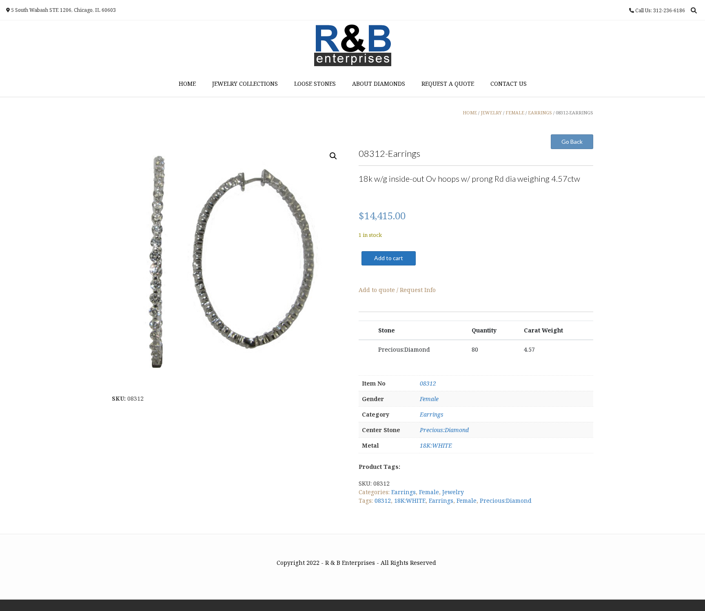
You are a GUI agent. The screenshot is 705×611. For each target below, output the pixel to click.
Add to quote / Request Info (397, 290)
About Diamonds (378, 83)
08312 (428, 383)
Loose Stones (315, 83)
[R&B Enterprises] (352, 45)
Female (429, 399)
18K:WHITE (436, 445)
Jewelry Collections (245, 83)
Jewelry (453, 492)
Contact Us (508, 83)
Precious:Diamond (444, 430)
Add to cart (388, 257)
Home (187, 83)
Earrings (431, 414)
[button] (333, 156)
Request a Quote (447, 83)
